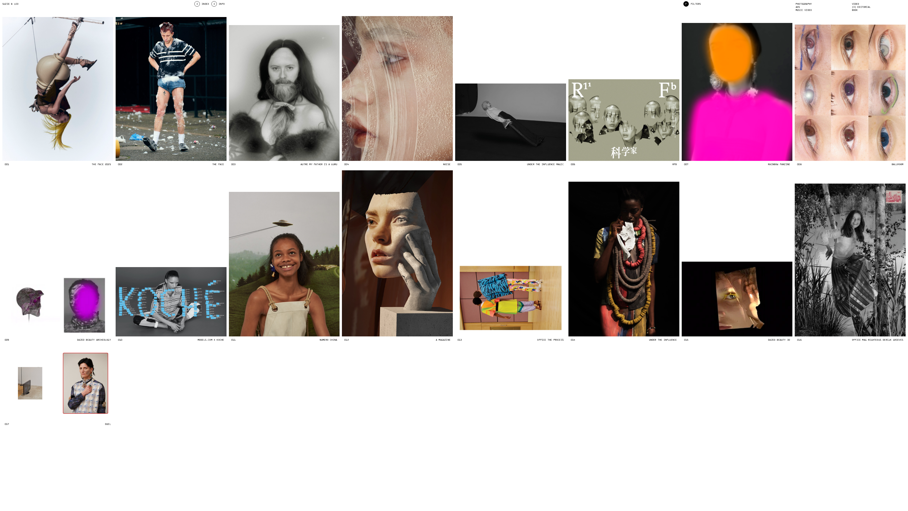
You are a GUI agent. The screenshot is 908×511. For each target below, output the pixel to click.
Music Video (804, 10)
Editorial (864, 7)
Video (855, 4)
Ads (798, 7)
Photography (804, 4)
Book (855, 10)
